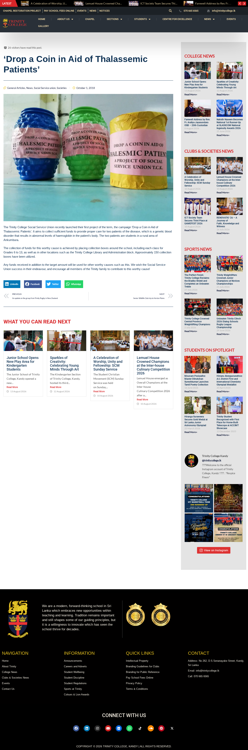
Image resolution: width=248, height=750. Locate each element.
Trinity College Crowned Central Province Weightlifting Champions (197, 321)
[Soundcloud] (151, 728)
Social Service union (45, 87)
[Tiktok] (140, 728)
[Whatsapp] (129, 728)
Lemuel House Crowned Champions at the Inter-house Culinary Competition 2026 (153, 365)
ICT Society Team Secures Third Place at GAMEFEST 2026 (121, 3)
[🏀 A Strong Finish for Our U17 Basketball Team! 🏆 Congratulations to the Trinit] (199, 498)
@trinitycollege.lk (211, 460)
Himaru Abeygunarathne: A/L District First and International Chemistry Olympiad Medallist (229, 380)
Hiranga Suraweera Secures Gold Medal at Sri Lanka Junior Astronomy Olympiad (196, 421)
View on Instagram (216, 550)
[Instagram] (97, 728)
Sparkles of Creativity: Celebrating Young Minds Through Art (65, 363)
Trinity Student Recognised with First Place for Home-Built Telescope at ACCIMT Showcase (228, 422)
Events (231, 19)
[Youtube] (108, 728)
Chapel (90, 19)
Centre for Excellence (177, 19)
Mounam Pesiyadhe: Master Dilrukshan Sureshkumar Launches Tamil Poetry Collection (196, 380)
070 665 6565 (191, 10)
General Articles (16, 87)
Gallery (43, 26)
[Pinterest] (161, 728)
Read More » (190, 94)
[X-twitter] (172, 728)
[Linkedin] (87, 728)
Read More (12, 387)
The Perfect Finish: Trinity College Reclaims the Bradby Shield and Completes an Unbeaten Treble (196, 281)
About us (63, 19)
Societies (62, 87)
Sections (113, 19)
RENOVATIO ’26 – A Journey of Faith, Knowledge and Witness (228, 222)
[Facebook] (76, 728)
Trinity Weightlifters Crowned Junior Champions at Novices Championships (228, 279)
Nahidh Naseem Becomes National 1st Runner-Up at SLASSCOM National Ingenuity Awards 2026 (230, 124)
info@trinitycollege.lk (223, 10)
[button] (170, 11)
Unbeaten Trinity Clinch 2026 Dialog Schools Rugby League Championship (229, 323)
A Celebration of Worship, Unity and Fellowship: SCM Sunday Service (107, 363)
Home (41, 19)
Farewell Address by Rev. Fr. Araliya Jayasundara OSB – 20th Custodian (197, 122)
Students (140, 19)
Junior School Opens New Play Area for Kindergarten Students (23, 363)
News (207, 19)
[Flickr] (119, 728)
